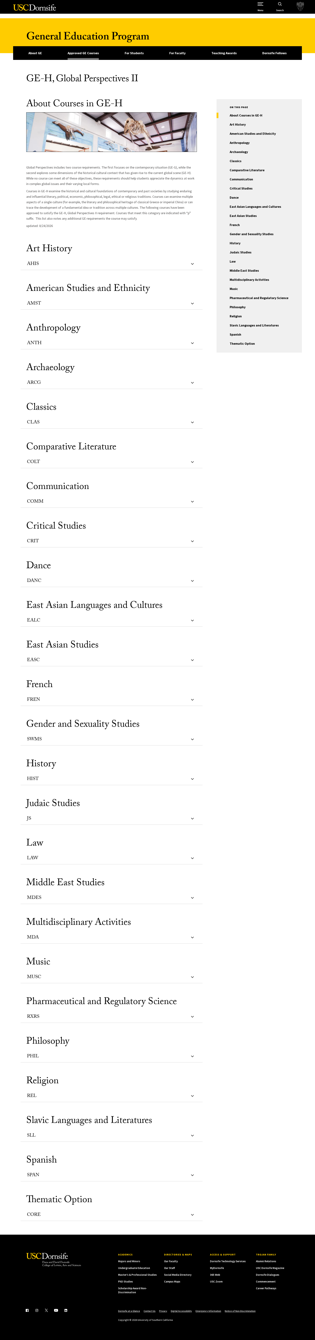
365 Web (215, 1274)
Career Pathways (266, 1288)
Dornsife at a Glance (129, 1311)
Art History (238, 124)
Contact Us (149, 1311)
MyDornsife (217, 1268)
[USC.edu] (300, 7)
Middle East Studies (244, 270)
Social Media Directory (177, 1274)
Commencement (266, 1281)
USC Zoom (216, 1281)
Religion (236, 316)
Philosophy (238, 307)
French (235, 225)
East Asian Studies (243, 216)
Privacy (163, 1311)
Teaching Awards (224, 53)
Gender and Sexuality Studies (251, 234)
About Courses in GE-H (246, 115)
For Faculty (177, 53)
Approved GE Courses (83, 53)
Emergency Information (208, 1311)
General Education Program (87, 38)
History (235, 243)
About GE (35, 53)
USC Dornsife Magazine (270, 1268)
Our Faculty (171, 1261)
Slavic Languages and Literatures (254, 325)
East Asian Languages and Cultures (255, 206)
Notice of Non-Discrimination (240, 1311)
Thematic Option (242, 343)
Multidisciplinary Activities (249, 280)
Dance (234, 197)
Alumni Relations (266, 1261)
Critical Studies (241, 188)
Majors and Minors (129, 1261)
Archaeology (239, 152)
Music (234, 289)
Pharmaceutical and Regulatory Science (259, 298)
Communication (241, 179)
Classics (235, 161)
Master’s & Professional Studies (137, 1274)
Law (233, 261)
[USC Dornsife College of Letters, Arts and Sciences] (34, 9)
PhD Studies (125, 1281)
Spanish (235, 334)
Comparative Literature (247, 170)
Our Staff (169, 1268)
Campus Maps (172, 1281)
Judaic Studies (240, 252)
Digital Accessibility (181, 1311)
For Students (134, 53)
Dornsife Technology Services (228, 1261)
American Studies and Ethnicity (253, 133)
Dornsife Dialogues (267, 1274)
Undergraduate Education (134, 1268)
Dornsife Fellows (274, 53)
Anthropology (240, 143)
